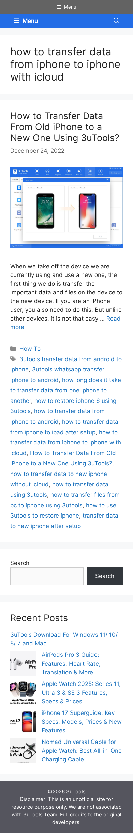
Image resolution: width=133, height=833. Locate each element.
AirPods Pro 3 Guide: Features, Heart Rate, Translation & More (71, 663)
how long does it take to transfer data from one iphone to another (65, 390)
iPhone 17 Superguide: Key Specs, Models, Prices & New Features (82, 721)
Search (19, 563)
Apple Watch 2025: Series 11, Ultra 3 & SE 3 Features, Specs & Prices (81, 692)
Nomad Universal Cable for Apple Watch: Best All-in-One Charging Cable (82, 750)
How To (30, 348)
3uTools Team (40, 814)
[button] (116, 21)
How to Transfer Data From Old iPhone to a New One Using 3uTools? (64, 127)
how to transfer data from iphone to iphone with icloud (65, 442)
